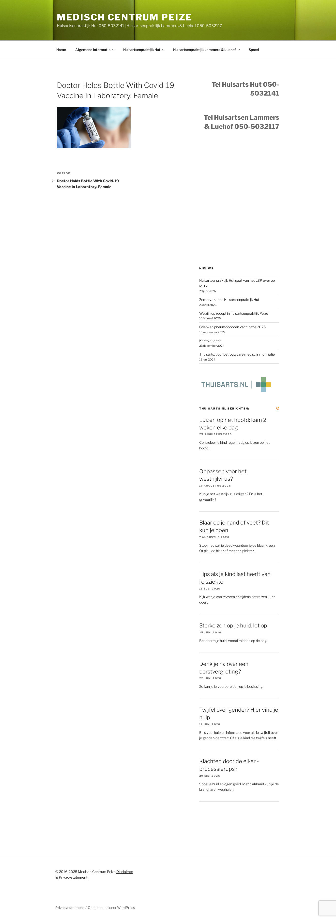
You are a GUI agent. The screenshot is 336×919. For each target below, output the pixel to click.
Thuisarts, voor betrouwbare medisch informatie (237, 354)
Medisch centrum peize (124, 17)
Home (61, 50)
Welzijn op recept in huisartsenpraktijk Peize (233, 313)
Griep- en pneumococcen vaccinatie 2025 (232, 327)
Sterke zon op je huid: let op (233, 625)
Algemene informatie (92, 50)
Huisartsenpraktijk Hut (141, 50)
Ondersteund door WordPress (111, 907)
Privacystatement (73, 877)
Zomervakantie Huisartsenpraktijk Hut (229, 299)
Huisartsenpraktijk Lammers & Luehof (204, 50)
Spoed (254, 50)
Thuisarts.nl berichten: (224, 408)
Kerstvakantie (210, 341)
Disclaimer (124, 872)
